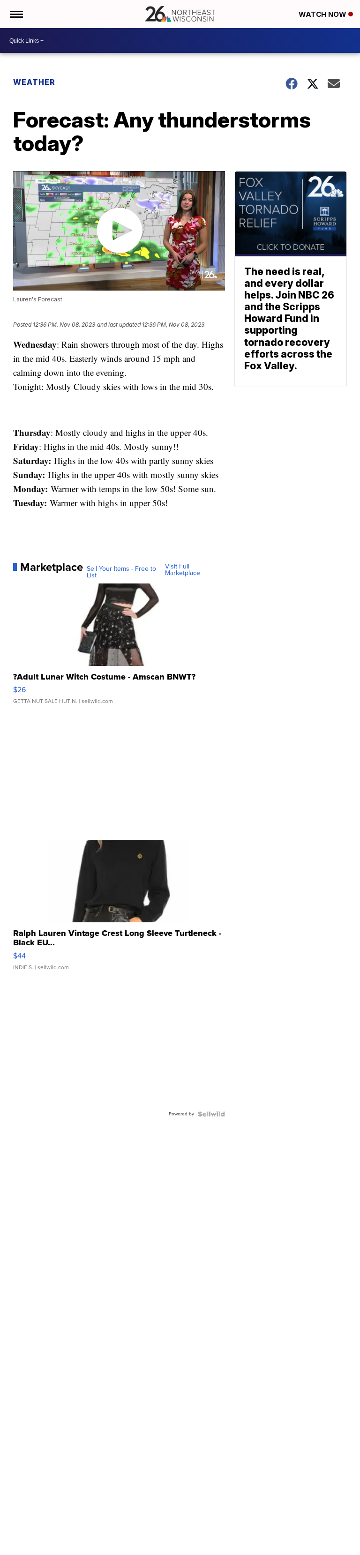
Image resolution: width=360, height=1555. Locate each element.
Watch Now (323, 14)
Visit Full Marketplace (182, 569)
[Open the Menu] (15, 14)
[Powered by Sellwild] (211, 1114)
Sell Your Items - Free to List (121, 572)
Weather (34, 82)
